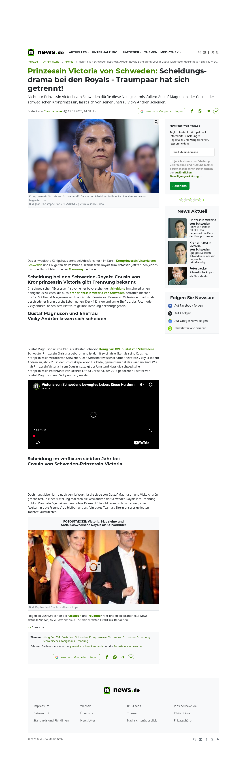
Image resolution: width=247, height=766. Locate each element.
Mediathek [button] (170, 52)
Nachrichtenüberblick (142, 720)
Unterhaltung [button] (105, 52)
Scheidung (143, 637)
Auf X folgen (182, 313)
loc (30, 627)
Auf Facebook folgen (188, 305)
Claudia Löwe (53, 111)
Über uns (86, 713)
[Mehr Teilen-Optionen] (216, 111)
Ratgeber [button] (131, 52)
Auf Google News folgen (191, 321)
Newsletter (87, 720)
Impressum (41, 706)
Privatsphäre (182, 720)
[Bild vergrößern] (156, 122)
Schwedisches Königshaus (59, 641)
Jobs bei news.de (185, 706)
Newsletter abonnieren (190, 328)
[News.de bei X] (213, 52)
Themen (150, 52)
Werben (85, 706)
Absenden (180, 186)
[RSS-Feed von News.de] (217, 52)
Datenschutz (42, 713)
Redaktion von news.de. (128, 646)
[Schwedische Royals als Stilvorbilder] (93, 567)
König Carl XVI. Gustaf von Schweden (65, 637)
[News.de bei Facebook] (208, 52)
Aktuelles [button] (78, 52)
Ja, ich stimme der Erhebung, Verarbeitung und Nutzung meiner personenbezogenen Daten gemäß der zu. (191, 168)
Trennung (82, 641)
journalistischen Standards (86, 646)
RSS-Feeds (134, 706)
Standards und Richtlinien (51, 720)
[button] (161, 111)
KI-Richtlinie (182, 713)
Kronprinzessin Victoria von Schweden (112, 637)
